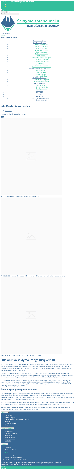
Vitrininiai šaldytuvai (41, 45)
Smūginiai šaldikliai (41, 76)
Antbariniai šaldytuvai (41, 65)
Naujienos (39, 93)
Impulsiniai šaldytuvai (41, 59)
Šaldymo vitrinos (41, 52)
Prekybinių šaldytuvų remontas (41, 98)
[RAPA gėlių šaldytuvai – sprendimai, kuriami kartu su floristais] (31, 195)
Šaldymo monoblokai (41, 87)
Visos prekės (9, 431)
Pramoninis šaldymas (39, 83)
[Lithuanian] (5, 6)
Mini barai (41, 63)
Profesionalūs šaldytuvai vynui (41, 57)
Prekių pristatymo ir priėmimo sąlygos (17, 419)
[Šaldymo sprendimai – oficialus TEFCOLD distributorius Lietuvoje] (31, 353)
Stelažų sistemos (41, 89)
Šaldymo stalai (41, 72)
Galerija (39, 94)
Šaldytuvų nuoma (41, 100)
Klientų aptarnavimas (7, 428)
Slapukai (7, 425)
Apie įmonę (39, 91)
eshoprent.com (27, 464)
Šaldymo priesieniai (41, 48)
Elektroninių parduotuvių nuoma (11, 464)
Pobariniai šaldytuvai (41, 46)
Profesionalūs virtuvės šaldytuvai (39, 69)
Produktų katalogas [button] (39, 41)
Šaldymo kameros (41, 85)
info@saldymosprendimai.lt (19, 2)
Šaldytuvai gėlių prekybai (41, 61)
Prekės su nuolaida (11, 433)
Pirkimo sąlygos (10, 417)
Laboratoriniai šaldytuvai (41, 80)
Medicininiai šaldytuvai (39, 78)
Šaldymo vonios (41, 74)
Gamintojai (8, 435)
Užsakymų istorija (10, 449)
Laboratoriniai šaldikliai (41, 81)
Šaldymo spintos (41, 70)
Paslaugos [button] (39, 96)
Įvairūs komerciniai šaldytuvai (41, 67)
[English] (5, 4)
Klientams (4, 444)
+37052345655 (5, 2)
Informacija (5, 412)
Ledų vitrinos (41, 56)
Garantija (7, 421)
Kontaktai (31, 2)
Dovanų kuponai (10, 437)
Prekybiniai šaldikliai (41, 50)
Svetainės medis (10, 439)
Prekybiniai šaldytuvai (39, 43)
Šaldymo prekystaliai (41, 54)
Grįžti (2, 117)
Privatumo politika (10, 423)
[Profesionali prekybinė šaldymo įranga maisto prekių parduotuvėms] (30, 32)
